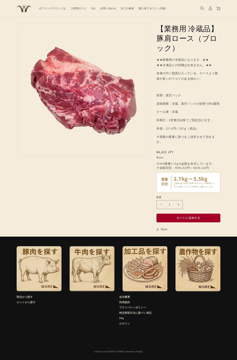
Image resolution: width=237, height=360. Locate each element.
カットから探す (26, 302)
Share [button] (164, 229)
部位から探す (25, 296)
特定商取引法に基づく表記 (135, 312)
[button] (202, 8)
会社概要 (124, 296)
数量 (158, 197)
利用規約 (124, 302)
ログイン (124, 323)
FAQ (121, 318)
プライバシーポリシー (132, 307)
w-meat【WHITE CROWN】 (113, 351)
